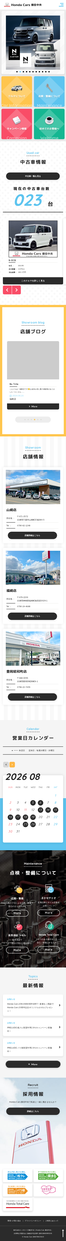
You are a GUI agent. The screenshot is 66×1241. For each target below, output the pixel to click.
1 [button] (17, 71)
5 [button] (29, 71)
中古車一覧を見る (33, 176)
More (34, 1064)
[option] (33, 43)
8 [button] (39, 71)
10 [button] (45, 71)
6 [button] (33, 71)
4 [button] (26, 71)
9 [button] (42, 71)
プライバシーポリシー (33, 1221)
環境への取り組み (14, 1221)
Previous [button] (7, 290)
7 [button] (36, 71)
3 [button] (23, 71)
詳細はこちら (33, 1111)
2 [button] (20, 71)
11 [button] (49, 71)
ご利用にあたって (51, 1221)
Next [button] (16, 290)
